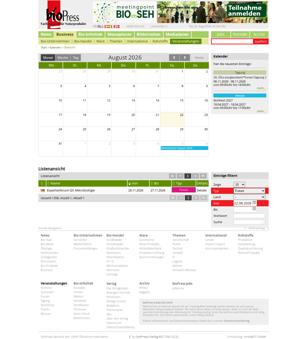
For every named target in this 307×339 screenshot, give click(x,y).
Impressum (114, 323)
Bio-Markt (47, 244)
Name (55, 183)
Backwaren (113, 253)
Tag (75, 57)
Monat (48, 57)
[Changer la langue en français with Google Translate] (104, 26)
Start (44, 47)
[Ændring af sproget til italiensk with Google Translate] (117, 26)
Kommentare (49, 253)
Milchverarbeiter (117, 266)
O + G (110, 261)
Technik (177, 248)
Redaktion (112, 305)
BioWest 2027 (223, 100)
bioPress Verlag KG (149, 336)
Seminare (47, 292)
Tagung (45, 301)
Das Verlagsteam (117, 288)
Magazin (144, 292)
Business (64, 34)
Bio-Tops (46, 240)
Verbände (80, 301)
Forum (45, 296)
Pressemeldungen (86, 248)
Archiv (259, 34)
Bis (156, 183)
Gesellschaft (180, 240)
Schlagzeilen (49, 257)
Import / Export (215, 244)
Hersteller (80, 240)
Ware (100, 41)
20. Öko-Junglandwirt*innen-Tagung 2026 (239, 77)
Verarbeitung (246, 244)
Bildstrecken (149, 34)
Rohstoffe (160, 41)
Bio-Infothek (90, 34)
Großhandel (114, 240)
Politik (176, 244)
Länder (209, 240)
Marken (177, 266)
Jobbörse (178, 288)
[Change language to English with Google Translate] (99, 26)
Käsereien (113, 270)
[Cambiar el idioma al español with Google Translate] (108, 26)
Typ (179, 183)
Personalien (48, 261)
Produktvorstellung (151, 253)
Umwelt (177, 253)
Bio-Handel (83, 41)
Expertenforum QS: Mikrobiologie (71, 190)
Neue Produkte (149, 244)
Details (202, 190)
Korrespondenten (217, 248)
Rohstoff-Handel (249, 253)
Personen (80, 309)
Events (45, 309)
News (46, 34)
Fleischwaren (115, 257)
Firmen (78, 292)
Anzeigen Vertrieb (118, 292)
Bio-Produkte (49, 266)
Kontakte (79, 288)
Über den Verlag (117, 318)
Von (135, 183)
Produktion (245, 240)
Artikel (143, 288)
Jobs (221, 34)
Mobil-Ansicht (135, 26)
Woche (63, 57)
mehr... (261, 88)
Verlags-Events (116, 301)
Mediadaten (177, 34)
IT (173, 257)
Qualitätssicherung (250, 248)
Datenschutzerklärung (120, 327)
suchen (261, 41)
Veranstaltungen (185, 41)
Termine (46, 288)
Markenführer (83, 244)
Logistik (177, 261)
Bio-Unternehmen (55, 41)
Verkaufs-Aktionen (184, 270)
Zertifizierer (81, 305)
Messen (46, 313)
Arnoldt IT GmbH (255, 337)
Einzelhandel (114, 244)
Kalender (55, 47)
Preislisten (113, 297)
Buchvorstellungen (151, 257)
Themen (116, 41)
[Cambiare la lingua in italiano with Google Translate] (113, 26)
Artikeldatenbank (150, 248)
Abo (109, 314)
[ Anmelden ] (158, 26)
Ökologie (46, 248)
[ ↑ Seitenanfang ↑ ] (257, 228)
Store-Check (82, 313)
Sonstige (112, 274)
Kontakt (240, 34)
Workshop (47, 305)
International (137, 41)
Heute (199, 57)
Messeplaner (119, 34)
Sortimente (146, 240)
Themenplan (114, 310)
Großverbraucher (118, 248)
